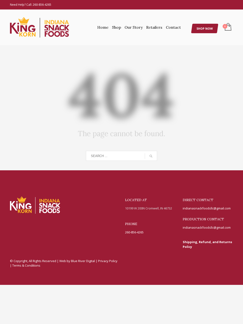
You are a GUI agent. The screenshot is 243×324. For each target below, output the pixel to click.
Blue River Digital (83, 261)
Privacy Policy (107, 261)
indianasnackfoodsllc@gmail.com (207, 208)
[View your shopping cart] (227, 27)
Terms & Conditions (26, 265)
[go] (151, 156)
